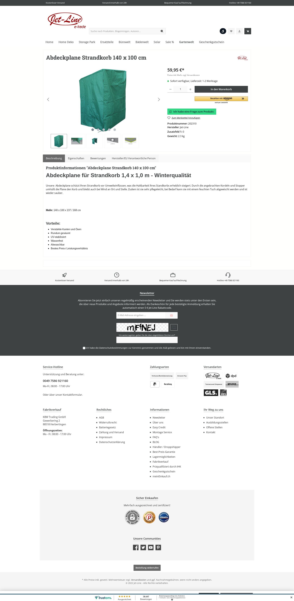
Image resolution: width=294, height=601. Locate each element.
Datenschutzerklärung (112, 442)
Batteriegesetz (107, 427)
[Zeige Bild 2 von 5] (98, 129)
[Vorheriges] (48, 99)
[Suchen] (162, 31)
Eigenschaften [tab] (76, 158)
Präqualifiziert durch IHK (167, 466)
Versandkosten (138, 579)
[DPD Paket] (231, 375)
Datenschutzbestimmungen (113, 347)
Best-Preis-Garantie (164, 452)
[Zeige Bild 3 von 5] (103, 129)
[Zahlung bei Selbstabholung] (168, 384)
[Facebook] (135, 547)
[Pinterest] (158, 547)
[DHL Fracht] (232, 384)
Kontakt (210, 432)
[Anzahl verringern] (170, 89)
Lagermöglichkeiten (164, 456)
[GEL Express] (223, 392)
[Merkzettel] (231, 31)
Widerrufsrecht (108, 422)
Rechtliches (103, 409)
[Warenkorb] (247, 31)
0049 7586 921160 (55, 381)
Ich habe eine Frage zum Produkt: (193, 111)
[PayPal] (155, 384)
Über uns (158, 422)
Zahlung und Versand (111, 432)
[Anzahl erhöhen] (190, 89)
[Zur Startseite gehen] (66, 20)
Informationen (159, 409)
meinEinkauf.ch (161, 476)
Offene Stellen (214, 427)
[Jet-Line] (242, 58)
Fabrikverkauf (160, 461)
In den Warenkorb (221, 89)
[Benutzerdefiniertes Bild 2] (164, 519)
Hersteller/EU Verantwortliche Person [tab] (134, 158)
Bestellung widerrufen (147, 567)
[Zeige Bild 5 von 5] (114, 129)
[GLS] (211, 392)
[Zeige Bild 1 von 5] (92, 129)
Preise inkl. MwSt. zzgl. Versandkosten (183, 75)
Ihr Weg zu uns (213, 409)
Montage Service (162, 432)
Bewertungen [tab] (98, 158)
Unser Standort (215, 417)
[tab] (54, 158)
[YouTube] (150, 547)
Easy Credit (159, 427)
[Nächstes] (158, 99)
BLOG (156, 442)
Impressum (105, 437)
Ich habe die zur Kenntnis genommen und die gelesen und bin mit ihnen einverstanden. (148, 347)
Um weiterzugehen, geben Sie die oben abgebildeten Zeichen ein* (147, 335)
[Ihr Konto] (239, 31)
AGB (165, 347)
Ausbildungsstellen (217, 422)
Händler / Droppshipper (167, 447)
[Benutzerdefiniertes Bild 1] (149, 518)
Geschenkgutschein (164, 471)
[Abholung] (213, 375)
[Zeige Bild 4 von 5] (109, 129)
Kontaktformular (72, 394)
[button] (221, 100)
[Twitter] (143, 547)
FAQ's (156, 437)
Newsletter (159, 417)
